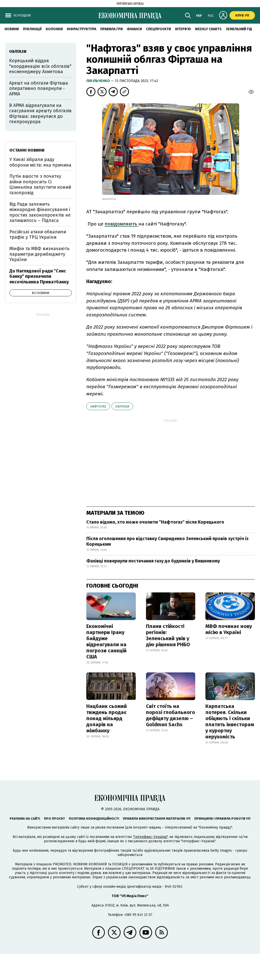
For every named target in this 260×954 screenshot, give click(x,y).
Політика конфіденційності (94, 818)
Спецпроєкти (158, 29)
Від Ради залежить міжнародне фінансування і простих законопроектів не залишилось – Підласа (40, 212)
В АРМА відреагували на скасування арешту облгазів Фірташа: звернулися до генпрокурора (40, 114)
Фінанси (134, 29)
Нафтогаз (98, 406)
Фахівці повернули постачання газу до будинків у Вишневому (153, 561)
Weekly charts (208, 29)
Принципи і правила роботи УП (222, 818)
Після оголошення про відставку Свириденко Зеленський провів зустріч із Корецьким (167, 541)
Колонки (54, 29)
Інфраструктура (81, 29)
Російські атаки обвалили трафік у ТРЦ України (37, 234)
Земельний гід (239, 29)
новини (12, 29)
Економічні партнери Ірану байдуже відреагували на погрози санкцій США (106, 641)
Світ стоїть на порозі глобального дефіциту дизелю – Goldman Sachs (170, 715)
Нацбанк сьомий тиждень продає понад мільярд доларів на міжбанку (106, 718)
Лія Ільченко (98, 81)
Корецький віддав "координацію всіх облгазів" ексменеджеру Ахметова (40, 66)
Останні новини (26, 150)
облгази (122, 406)
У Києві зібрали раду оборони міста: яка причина (40, 162)
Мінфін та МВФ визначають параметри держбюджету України (39, 254)
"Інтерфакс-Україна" (150, 837)
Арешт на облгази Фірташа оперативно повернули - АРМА (38, 88)
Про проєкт (54, 818)
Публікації (32, 29)
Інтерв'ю (183, 29)
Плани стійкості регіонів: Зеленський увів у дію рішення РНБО (168, 635)
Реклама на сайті (25, 818)
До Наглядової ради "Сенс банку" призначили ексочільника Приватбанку (39, 276)
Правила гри (111, 29)
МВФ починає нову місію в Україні (228, 629)
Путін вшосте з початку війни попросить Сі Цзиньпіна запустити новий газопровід (40, 184)
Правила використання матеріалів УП (156, 818)
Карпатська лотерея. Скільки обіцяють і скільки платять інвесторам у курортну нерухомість (229, 721)
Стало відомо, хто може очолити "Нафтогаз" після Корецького (155, 522)
